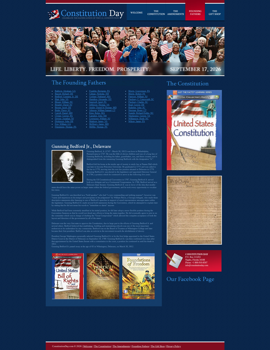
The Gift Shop (158, 346)
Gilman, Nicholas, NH (99, 94)
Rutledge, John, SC (136, 107)
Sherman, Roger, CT (137, 110)
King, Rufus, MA (97, 113)
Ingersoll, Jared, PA (98, 102)
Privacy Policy (173, 346)
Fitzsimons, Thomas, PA (65, 127)
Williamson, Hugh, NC (138, 118)
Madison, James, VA (98, 121)
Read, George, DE (136, 105)
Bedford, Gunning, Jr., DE (66, 96)
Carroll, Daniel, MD (64, 113)
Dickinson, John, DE (64, 121)
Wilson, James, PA (136, 121)
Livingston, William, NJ (99, 118)
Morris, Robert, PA (136, 94)
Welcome (87, 346)
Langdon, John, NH (98, 116)
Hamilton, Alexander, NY (100, 99)
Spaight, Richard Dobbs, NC (141, 113)
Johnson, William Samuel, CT (102, 110)
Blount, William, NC (64, 102)
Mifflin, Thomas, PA (98, 127)
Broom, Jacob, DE (63, 107)
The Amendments (121, 346)
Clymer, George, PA (64, 116)
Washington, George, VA (139, 116)
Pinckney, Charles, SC (138, 102)
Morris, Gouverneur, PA (139, 91)
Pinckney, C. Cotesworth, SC (141, 99)
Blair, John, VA (62, 99)
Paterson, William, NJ (137, 96)
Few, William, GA (63, 124)
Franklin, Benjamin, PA (99, 91)
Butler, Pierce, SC (63, 110)
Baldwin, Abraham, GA (65, 91)
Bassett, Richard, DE (64, 94)
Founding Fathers (140, 346)
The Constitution (102, 346)
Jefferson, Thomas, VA (99, 105)
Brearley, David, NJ (63, 105)
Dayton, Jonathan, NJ (64, 118)
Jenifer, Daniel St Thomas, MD (103, 107)
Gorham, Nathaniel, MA (100, 96)
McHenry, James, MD (99, 124)
